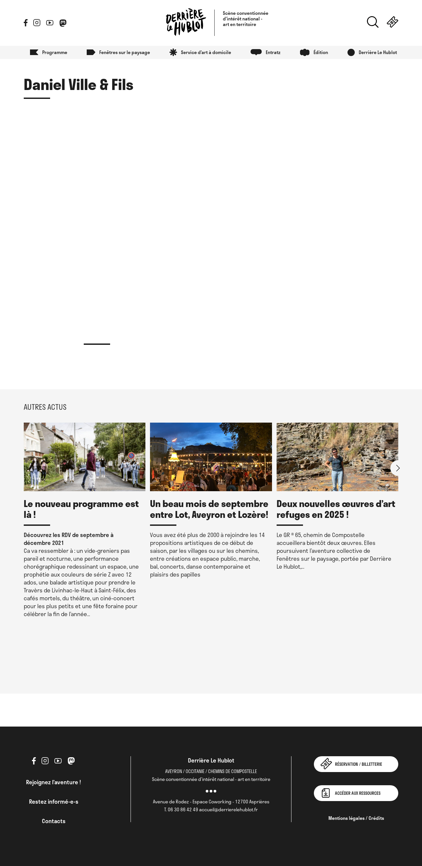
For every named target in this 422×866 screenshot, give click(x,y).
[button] (398, 468)
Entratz (273, 52)
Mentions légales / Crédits (356, 818)
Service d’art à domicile (206, 52)
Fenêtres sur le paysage (124, 52)
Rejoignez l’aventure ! (53, 782)
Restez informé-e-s (53, 801)
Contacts (54, 821)
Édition (321, 52)
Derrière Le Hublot (378, 52)
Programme (54, 52)
